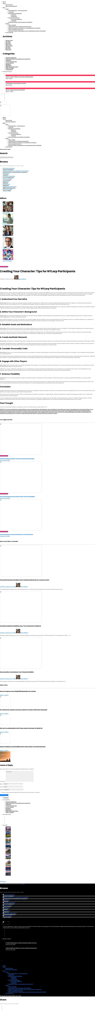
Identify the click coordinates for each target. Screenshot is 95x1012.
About (4, 3)
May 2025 (8, 41)
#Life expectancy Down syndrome (37, 412)
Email (1, 787)
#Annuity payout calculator (29, 409)
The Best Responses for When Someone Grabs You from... (21, 943)
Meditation (13, 15)
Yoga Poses (11, 12)
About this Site (9, 4)
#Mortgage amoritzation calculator (77, 412)
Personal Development (13, 18)
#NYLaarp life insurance (36, 413)
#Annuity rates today (48, 409)
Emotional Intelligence (16, 19)
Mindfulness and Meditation (15, 13)
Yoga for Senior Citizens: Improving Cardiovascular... (20, 77)
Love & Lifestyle (9, 32)
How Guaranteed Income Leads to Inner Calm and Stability (17, 496)
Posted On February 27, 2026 (8, 586)
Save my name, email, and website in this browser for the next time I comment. (21, 792)
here (23, 884)
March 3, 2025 (4, 713)
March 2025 (8, 44)
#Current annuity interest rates (26, 410)
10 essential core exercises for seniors (16, 83)
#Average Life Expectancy (80, 409)
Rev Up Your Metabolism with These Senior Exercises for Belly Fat (21, 728)
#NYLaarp (27, 413)
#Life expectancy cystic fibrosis (21, 412)
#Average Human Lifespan (67, 409)
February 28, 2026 (5, 460)
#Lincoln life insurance (63, 412)
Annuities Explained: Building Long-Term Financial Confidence (20, 626)
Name (2, 784)
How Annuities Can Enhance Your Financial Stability (17, 672)
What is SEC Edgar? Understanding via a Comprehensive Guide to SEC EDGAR (27, 31)
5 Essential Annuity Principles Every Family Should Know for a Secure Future (24, 580)
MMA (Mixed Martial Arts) (12, 67)
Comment (2, 781)
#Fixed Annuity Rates (49, 410)
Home (4, 1)
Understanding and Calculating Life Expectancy (19, 26)
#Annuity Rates (39, 409)
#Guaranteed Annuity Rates (74, 410)
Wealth (7, 23)
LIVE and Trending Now (11, 61)
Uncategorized (9, 69)
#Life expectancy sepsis (52, 412)
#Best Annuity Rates (14, 410)
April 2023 (8, 48)
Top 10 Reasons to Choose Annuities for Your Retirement (16, 534)
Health (7, 9)
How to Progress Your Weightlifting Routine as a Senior (18, 691)
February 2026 (9, 40)
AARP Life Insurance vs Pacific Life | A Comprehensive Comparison (24, 28)
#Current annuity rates (39, 410)
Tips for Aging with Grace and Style (15, 90)
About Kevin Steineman (11, 6)
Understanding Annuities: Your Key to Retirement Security (17, 458)
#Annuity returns (57, 409)
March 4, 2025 (4, 695)
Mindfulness (14, 16)
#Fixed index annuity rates (61, 410)
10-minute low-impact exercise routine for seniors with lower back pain (23, 710)
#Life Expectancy (9, 412)
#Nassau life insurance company (17, 413)
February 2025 (9, 45)
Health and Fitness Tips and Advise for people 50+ (20, 22)
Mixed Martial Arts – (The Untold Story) (17, 10)
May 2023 (8, 47)
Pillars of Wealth (12, 25)
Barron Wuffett (22, 279)
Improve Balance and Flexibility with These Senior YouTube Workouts (22, 746)
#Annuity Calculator (18, 409)
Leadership (13, 20)
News (4, 7)
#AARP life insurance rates (6, 409)
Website (2, 789)
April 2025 (8, 43)
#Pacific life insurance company (49, 413)
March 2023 (8, 49)
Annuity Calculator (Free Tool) (15, 29)
